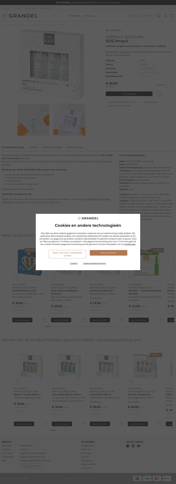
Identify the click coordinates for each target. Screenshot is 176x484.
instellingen (130, 244)
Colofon (73, 263)
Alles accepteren (108, 253)
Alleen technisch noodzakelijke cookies (67, 254)
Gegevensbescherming (94, 263)
